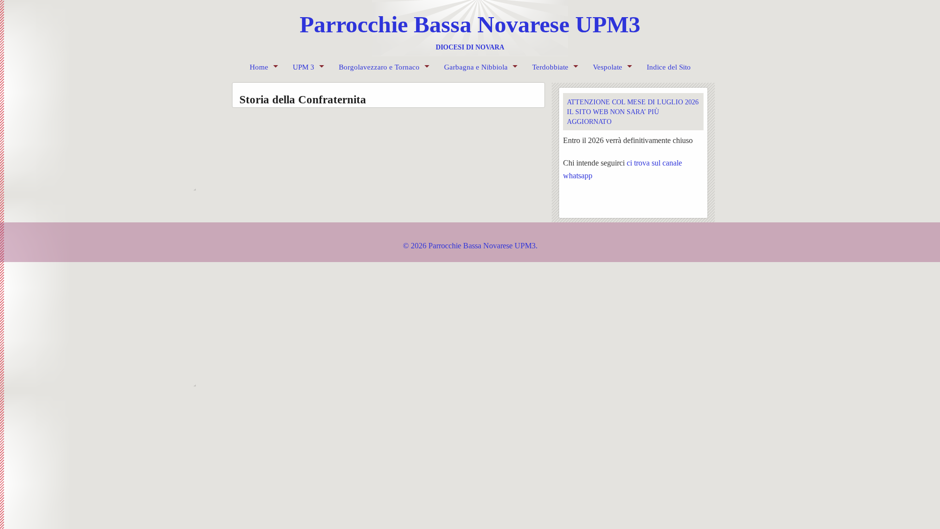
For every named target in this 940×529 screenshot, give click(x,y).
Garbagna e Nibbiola (476, 67)
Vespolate (607, 67)
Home (259, 67)
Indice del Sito (669, 67)
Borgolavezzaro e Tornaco (379, 67)
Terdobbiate (550, 67)
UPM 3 (303, 67)
